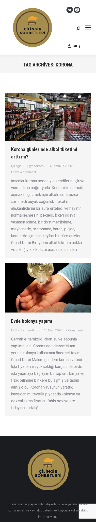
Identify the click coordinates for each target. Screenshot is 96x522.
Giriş (76, 46)
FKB (14, 330)
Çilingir (16, 166)
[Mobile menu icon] (88, 27)
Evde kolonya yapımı (31, 321)
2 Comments (75, 330)
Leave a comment (23, 172)
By (34, 166)
